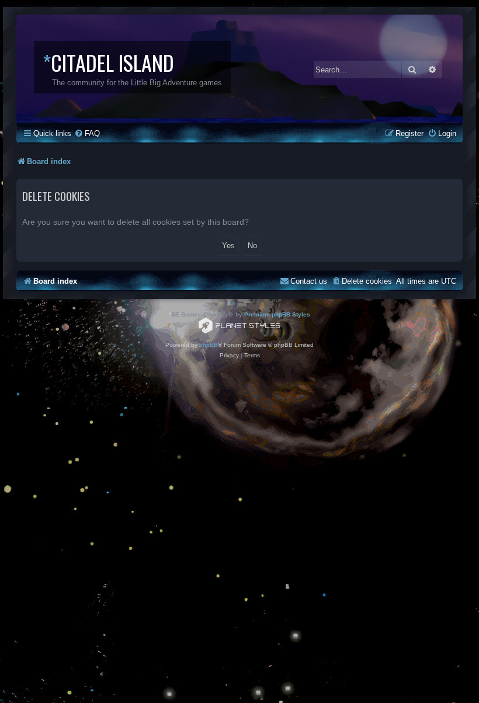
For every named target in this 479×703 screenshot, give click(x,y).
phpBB (208, 345)
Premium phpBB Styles (277, 314)
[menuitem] (87, 133)
